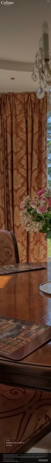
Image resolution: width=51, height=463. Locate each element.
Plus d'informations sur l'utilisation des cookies (10, 461)
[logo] (7, 3)
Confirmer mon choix (43, 460)
